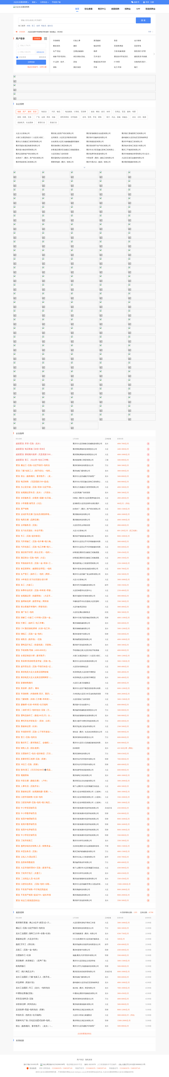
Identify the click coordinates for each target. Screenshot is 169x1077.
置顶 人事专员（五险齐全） (28, 786)
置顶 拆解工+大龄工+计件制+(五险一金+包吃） (34, 617)
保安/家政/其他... (79, 56)
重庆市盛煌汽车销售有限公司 (84, 596)
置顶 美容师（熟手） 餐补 (27, 688)
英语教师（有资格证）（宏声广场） (32, 961)
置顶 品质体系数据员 (25, 862)
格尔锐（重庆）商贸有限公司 (84, 988)
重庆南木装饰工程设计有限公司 (134, 146)
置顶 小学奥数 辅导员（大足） (29, 503)
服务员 (50, 26)
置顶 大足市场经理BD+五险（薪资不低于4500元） (34, 868)
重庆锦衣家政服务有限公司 (83, 1004)
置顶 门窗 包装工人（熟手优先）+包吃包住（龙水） (34, 471)
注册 (152, 2)
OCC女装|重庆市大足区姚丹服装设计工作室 (87, 939)
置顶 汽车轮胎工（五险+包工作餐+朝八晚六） (34, 547)
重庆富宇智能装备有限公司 (83, 536)
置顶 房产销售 (22, 509)
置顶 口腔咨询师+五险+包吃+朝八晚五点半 (34, 802)
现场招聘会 (150, 9)
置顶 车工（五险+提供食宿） (29, 536)
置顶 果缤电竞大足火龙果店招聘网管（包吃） (34, 677)
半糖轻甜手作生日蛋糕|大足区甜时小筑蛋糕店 (87, 601)
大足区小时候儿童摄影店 (82, 1015)
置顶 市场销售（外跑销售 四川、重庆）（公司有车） (34, 694)
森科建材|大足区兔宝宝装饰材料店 (135, 137)
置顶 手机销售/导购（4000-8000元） (32, 650)
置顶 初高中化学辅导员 (26, 830)
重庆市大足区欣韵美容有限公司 (85, 661)
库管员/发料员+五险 (24, 999)
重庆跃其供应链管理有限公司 (84, 972)
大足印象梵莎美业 (80, 607)
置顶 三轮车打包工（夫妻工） (29, 873)
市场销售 (56, 41)
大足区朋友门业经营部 (59, 154)
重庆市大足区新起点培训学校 (84, 961)
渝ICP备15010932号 (31, 1064)
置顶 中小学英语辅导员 (26, 808)
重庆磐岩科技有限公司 (81, 514)
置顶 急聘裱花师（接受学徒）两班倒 (32, 601)
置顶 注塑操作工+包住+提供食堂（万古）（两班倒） (34, 753)
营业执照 (32, 1068)
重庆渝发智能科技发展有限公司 (85, 715)
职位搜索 (89, 9)
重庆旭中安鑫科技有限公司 (96, 137)
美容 (115, 41)
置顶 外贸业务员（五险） (27, 851)
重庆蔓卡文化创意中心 (81, 705)
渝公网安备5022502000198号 (54, 1064)
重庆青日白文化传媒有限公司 (84, 781)
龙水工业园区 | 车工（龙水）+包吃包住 (33, 988)
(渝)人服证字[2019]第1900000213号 (132, 1064)
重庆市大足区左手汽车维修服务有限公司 (87, 541)
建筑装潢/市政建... (141, 56)
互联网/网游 (118, 46)
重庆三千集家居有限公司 (131, 150)
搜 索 (143, 20)
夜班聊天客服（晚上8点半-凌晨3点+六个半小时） (34, 923)
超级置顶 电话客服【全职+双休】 (31, 449)
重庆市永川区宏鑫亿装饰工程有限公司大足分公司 (101, 150)
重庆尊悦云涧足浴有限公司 (83, 1010)
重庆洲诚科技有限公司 (81, 889)
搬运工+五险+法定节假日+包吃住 (30, 928)
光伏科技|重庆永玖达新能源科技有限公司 (87, 846)
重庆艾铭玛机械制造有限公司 (84, 851)
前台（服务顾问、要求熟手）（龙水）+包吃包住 (34, 1026)
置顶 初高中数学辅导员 (26, 824)
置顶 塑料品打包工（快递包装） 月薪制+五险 (34, 645)
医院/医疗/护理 (140, 51)
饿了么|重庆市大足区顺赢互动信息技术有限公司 (87, 786)
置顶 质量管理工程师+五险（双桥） (32, 759)
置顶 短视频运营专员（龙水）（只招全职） (34, 492)
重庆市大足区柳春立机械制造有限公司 (87, 444)
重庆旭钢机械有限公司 (81, 623)
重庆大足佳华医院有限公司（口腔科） (87, 792)
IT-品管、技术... (59, 62)
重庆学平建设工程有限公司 (132, 142)
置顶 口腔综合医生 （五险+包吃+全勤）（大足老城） (34, 884)
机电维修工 (21, 966)
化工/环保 (117, 67)
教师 (95, 51)
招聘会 (128, 9)
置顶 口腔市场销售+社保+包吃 (29, 797)
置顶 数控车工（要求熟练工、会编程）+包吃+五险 (34, 743)
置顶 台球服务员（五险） (27, 525)
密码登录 (42, 57)
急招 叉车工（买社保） (26, 944)
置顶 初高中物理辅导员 (26, 819)
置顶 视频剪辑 (22, 775)
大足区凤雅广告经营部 (81, 493)
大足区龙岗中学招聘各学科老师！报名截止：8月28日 (45, 32)
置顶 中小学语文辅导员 (26, 835)
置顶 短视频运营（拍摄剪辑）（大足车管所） (34, 596)
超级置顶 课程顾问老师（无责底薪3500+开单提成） (34, 454)
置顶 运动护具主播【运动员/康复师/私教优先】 (34, 514)
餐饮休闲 (56, 46)
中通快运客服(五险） (25, 993)
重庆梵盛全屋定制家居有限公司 (28, 146)
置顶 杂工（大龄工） (25, 585)
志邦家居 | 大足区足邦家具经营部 (64, 137)
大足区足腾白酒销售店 (81, 612)
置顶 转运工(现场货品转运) (28, 900)
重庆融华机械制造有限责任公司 (85, 710)
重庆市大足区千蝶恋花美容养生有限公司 (87, 688)
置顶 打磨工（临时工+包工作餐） (31, 623)
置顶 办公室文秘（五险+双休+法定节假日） (34, 487)
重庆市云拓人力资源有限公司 (84, 857)
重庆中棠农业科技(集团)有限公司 (85, 569)
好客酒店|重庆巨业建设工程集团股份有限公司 (66, 150)
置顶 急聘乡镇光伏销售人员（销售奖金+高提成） (34, 846)
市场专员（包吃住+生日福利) (28, 1015)
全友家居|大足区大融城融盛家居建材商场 (66, 142)
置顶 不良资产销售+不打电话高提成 (32, 889)
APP (138, 9)
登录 (147, 2)
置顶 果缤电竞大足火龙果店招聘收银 (32, 672)
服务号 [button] (136, 2)
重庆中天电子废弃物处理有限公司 (86, 618)
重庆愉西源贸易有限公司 (82, 639)
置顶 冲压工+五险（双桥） (28, 764)
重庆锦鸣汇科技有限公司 (82, 775)
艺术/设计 (97, 56)
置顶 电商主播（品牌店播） (28, 520)
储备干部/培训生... (60, 56)
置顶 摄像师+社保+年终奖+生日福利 (32, 704)
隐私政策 (88, 1060)
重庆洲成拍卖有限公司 (95, 142)
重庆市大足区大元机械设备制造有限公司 (87, 743)
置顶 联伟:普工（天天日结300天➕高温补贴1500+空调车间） (34, 770)
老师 (38, 26)
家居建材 (97, 41)
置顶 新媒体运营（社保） (27, 726)
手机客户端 (56, 2)
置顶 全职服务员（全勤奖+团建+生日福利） (34, 498)
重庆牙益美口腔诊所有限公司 (84, 726)
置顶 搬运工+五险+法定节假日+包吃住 (33, 465)
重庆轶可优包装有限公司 (82, 645)
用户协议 (80, 1060)
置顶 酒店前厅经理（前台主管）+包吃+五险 (34, 552)
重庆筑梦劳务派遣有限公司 (96, 154)
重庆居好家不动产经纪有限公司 (98, 146)
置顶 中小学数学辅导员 (26, 813)
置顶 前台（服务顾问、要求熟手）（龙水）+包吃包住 (34, 476)
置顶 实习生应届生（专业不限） (30, 530)
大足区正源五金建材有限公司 (133, 158)
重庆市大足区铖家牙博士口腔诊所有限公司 (87, 884)
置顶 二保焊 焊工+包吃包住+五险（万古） (34, 710)
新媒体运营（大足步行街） (28, 939)
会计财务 (137, 41)
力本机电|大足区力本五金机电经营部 (87, 694)
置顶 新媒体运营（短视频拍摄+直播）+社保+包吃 (34, 792)
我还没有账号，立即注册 (37, 67)
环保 (95, 67)
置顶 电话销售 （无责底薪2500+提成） (33, 482)
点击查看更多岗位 (84, 1034)
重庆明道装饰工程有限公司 (26, 162)
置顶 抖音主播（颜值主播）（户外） (32, 781)
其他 (75, 62)
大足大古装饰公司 (23, 133)
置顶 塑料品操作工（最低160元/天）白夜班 (34, 715)
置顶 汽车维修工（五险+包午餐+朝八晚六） (34, 541)
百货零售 (137, 46)
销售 (28, 26)
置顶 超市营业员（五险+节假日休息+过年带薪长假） (34, 666)
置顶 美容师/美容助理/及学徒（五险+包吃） (34, 661)
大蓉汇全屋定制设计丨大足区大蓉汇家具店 (31, 137)
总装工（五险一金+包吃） (27, 950)
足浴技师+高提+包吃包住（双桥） (31, 1010)
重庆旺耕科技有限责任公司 (83, 465)
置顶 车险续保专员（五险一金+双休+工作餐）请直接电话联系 (34, 563)
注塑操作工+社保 (23, 955)
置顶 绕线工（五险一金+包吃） (30, 634)
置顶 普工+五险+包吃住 (26, 737)
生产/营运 (56, 51)
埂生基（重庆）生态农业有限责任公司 (87, 732)
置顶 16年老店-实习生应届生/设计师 (32, 579)
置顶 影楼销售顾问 (24, 683)
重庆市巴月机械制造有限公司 (84, 585)
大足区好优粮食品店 (80, 667)
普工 (33, 26)
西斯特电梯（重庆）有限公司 (62, 162)
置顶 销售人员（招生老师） (28, 748)
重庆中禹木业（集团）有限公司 (98, 162)
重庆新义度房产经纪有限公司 (62, 133)
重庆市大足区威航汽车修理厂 (84, 476)
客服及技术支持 (100, 62)
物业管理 (97, 46)
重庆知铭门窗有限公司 (81, 471)
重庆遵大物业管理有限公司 (26, 150)
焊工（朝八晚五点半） (26, 971)
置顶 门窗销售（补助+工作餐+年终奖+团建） (34, 699)
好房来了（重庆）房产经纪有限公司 (30, 158)
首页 (77, 9)
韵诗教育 (76, 748)
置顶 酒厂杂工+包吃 (25, 612)
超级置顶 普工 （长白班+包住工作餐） (33, 460)
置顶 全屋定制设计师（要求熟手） (31, 656)
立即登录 (31, 62)
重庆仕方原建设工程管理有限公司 (29, 142)
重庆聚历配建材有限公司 (131, 162)
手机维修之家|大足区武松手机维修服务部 (87, 650)
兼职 (75, 46)
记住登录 (22, 57)
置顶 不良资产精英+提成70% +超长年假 (33, 895)
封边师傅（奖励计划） (26, 982)
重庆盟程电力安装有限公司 (61, 158)
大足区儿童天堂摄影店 (81, 683)
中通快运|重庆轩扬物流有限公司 (85, 993)
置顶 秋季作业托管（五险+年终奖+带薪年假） (34, 590)
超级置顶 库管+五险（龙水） (29, 443)
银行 (136, 67)
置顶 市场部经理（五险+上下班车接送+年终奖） (34, 732)
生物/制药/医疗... (140, 62)
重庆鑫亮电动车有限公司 (82, 862)
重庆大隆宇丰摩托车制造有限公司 (86, 721)
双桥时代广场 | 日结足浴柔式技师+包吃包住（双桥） (34, 1020)
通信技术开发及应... (121, 56)
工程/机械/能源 (119, 51)
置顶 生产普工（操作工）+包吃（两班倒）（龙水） (34, 574)
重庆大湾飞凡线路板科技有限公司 (86, 966)
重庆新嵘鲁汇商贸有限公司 (61, 146)
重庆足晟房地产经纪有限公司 (27, 154)
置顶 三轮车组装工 (24, 840)
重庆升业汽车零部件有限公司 (84, 759)
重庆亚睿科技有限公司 (81, 754)
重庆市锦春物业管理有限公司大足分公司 (137, 154)
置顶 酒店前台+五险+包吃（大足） (31, 558)
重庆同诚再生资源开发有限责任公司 (86, 944)
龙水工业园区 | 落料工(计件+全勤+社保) (33, 933)
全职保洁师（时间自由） (27, 1004)
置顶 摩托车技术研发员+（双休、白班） (34, 721)
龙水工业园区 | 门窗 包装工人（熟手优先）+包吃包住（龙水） (34, 977)
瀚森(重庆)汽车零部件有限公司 (85, 955)
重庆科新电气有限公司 (81, 634)
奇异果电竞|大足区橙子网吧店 (84, 672)
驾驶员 (43, 26)
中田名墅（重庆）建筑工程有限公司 (100, 158)
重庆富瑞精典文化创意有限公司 (98, 133)
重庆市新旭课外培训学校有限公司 (86, 808)
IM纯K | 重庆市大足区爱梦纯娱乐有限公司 (87, 498)
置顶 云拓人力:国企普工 (26, 857)
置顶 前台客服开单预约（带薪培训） (32, 607)
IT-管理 (117, 62)
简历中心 (102, 9)
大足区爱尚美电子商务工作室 (84, 923)
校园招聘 (115, 9)
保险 (55, 67)
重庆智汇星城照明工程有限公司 (134, 133)
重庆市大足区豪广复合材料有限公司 (86, 574)
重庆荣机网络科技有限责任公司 (85, 449)
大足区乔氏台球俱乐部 (81, 525)
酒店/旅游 (77, 67)
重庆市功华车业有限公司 (82, 841)
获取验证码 (40, 52)
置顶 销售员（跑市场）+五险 (29, 639)
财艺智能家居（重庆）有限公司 (85, 933)
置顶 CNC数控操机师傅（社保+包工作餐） (34, 628)
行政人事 (76, 41)
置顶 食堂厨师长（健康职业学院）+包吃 (34, 569)
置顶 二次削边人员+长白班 (28, 879)
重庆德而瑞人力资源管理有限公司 (86, 563)
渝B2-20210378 (90, 1064)
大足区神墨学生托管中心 (82, 590)
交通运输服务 (78, 51)
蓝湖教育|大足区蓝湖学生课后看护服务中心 (87, 503)
